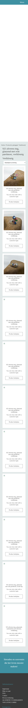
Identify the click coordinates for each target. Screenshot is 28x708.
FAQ (3, 693)
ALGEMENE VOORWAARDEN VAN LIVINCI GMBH (12, 701)
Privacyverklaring (7, 698)
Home (3, 145)
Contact (4, 695)
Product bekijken (14, 202)
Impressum (5, 689)
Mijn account (6, 691)
